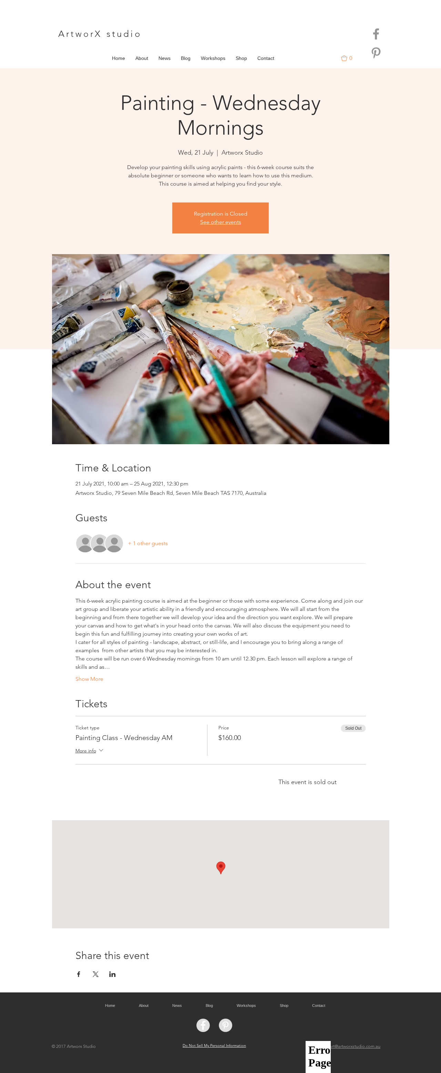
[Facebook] (376, 34)
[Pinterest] (376, 52)
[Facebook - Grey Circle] (203, 1025)
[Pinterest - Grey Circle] (225, 1025)
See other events (220, 222)
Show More (89, 679)
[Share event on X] (95, 974)
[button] (350, 58)
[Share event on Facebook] (78, 974)
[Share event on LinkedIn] (112, 974)
